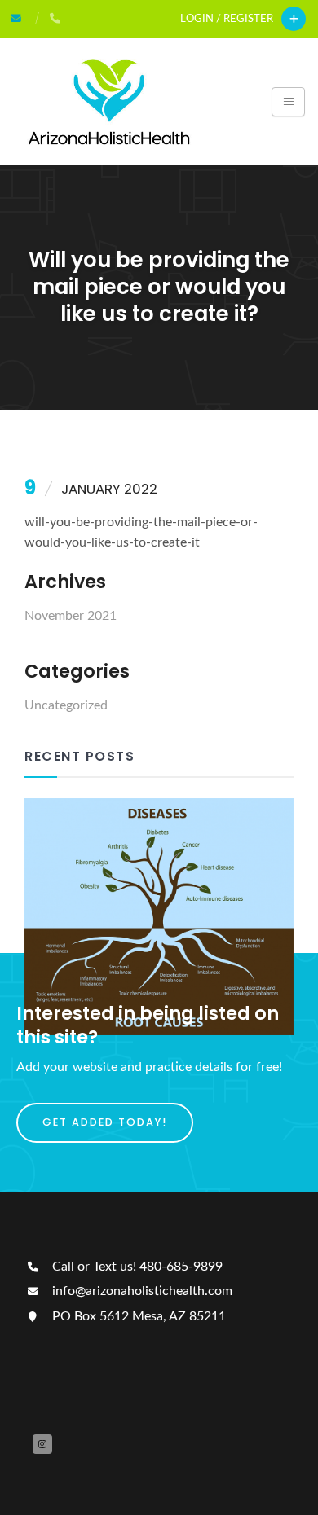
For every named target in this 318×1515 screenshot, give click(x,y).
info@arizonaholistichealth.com (140, 1291)
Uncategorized (66, 705)
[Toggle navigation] (288, 101)
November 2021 (70, 615)
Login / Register (226, 19)
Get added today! (104, 1122)
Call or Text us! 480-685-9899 (136, 1266)
